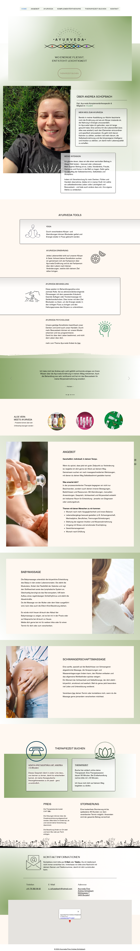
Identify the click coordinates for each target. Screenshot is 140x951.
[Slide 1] (66, 394)
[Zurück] (11, 378)
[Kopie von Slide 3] (71, 394)
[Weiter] (129, 378)
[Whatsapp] (135, 464)
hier (78, 343)
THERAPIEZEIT (81, 765)
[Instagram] (135, 460)
